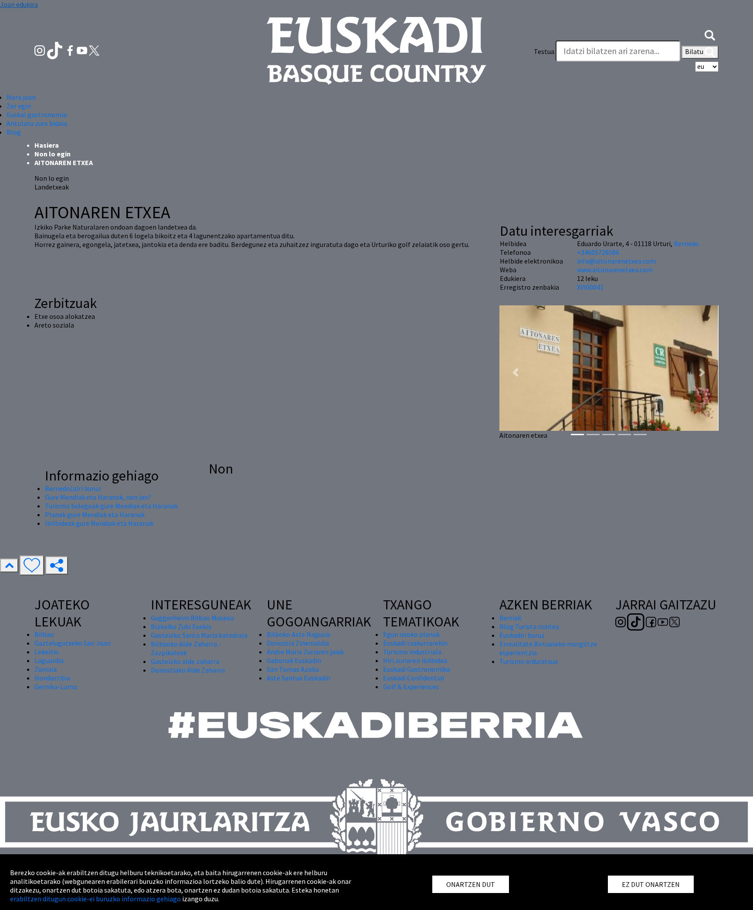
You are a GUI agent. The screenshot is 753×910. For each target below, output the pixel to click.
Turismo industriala (412, 651)
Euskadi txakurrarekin (415, 643)
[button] (710, 34)
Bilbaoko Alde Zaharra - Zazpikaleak (186, 648)
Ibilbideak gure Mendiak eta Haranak (99, 523)
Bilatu (695, 51)
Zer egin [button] (19, 105)
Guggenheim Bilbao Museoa (192, 617)
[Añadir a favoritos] (32, 565)
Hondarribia (52, 677)
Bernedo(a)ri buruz (73, 488)
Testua (544, 51)
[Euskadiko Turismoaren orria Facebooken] (71, 49)
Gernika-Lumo (55, 686)
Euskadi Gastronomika (416, 669)
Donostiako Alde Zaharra (188, 670)
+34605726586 (598, 252)
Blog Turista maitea (529, 626)
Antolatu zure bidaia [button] (37, 123)
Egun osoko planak (411, 634)
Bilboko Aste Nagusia (298, 634)
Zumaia (45, 669)
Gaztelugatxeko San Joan (72, 643)
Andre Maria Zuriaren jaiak (305, 651)
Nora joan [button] (21, 97)
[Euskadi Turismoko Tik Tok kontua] (55, 49)
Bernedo (686, 243)
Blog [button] (14, 132)
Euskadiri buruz (522, 635)
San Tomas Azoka (293, 669)
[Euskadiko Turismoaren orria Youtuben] (83, 49)
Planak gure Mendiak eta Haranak (95, 514)
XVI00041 (590, 287)
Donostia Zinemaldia (298, 643)
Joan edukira (19, 4)
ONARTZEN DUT (470, 884)
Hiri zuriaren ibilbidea (415, 660)
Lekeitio (46, 651)
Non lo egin (52, 153)
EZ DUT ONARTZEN (651, 884)
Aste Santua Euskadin (298, 677)
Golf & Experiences (411, 686)
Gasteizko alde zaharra (185, 661)
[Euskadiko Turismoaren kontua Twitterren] (94, 49)
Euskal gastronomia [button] (37, 114)
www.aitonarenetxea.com (615, 269)
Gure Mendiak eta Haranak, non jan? (98, 497)
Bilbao (44, 634)
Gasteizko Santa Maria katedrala (199, 635)
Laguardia (49, 660)
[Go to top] (9, 565)
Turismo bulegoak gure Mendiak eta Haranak (111, 505)
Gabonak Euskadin (294, 660)
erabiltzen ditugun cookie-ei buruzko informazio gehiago (95, 898)
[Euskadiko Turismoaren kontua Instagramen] (40, 49)
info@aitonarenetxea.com (616, 261)
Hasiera (46, 145)
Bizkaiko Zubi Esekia (181, 626)
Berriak (510, 617)
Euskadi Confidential (413, 677)
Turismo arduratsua (528, 661)
